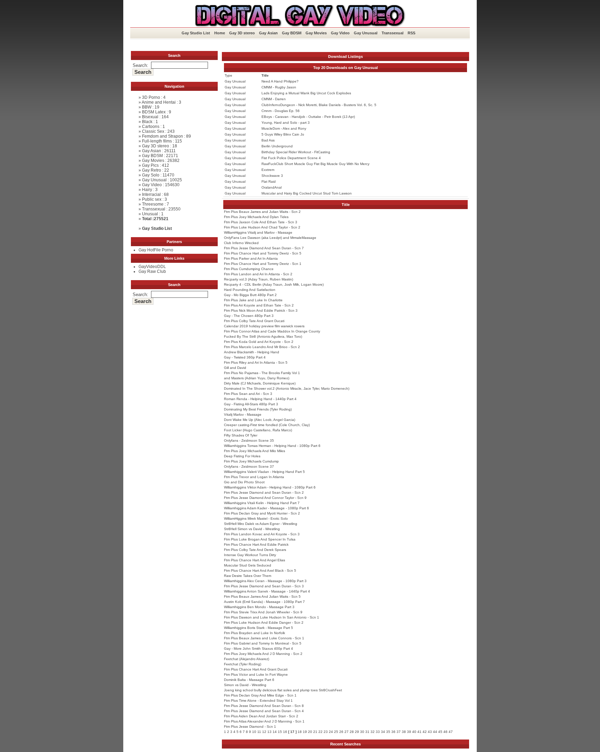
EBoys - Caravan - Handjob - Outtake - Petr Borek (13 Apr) (308, 117)
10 (254, 732)
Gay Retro (151, 170)
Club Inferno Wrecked (241, 243)
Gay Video (340, 33)
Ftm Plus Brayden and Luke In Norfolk (254, 633)
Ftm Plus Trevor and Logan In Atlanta (254, 477)
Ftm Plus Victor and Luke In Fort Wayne (256, 674)
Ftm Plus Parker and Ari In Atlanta (251, 258)
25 (336, 732)
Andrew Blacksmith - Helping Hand (251, 352)
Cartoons (150, 126)
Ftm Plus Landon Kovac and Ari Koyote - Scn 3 (262, 534)
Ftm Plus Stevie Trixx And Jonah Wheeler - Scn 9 (263, 612)
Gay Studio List (196, 33)
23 (326, 732)
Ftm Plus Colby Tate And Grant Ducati (254, 321)
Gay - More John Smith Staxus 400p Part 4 (258, 648)
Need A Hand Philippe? (280, 81)
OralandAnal (271, 187)
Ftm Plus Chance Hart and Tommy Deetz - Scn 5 (262, 253)
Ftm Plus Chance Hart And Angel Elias (254, 560)
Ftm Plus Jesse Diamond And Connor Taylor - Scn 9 (265, 498)
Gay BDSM (291, 33)
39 (409, 732)
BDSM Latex (154, 112)
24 (331, 732)
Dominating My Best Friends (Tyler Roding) (258, 409)
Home (219, 33)
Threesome (153, 204)
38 (404, 732)
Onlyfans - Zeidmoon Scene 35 (249, 440)
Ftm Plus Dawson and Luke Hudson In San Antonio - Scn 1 (271, 617)
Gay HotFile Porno (156, 250)
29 (357, 732)
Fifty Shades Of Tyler (240, 435)
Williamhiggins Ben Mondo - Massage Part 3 (259, 607)
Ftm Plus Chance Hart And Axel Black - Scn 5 (260, 570)
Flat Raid (268, 181)
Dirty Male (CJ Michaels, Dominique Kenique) (259, 383)
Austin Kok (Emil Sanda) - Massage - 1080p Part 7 (264, 602)
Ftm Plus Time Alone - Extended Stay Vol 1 (258, 700)
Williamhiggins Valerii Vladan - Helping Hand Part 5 (264, 472)
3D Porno (151, 97)
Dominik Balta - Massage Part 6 (249, 680)
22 (320, 732)
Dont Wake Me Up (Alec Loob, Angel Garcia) (259, 420)
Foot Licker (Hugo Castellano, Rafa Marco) (258, 430)
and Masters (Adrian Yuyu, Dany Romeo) (256, 378)
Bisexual (150, 116)
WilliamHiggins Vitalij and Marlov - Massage (258, 232)
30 (362, 732)
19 (305, 732)
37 (399, 732)
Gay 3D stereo (242, 33)
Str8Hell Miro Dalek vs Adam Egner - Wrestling (260, 524)
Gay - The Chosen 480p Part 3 (249, 316)
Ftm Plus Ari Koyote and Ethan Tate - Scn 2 (259, 305)
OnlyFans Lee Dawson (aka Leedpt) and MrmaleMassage (270, 238)
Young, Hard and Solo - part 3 (285, 122)
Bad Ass (268, 140)
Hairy (147, 189)
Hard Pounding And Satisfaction (249, 290)
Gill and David (235, 368)
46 (445, 732)
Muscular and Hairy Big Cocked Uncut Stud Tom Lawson (306, 193)
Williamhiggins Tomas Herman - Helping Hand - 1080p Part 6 (272, 446)
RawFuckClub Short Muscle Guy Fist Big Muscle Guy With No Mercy (315, 164)
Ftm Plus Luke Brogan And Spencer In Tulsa (259, 539)
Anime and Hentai (159, 102)
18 (300, 732)
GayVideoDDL (152, 266)
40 (414, 732)
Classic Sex (153, 131)
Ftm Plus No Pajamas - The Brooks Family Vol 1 (262, 373)
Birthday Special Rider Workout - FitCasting (295, 152)
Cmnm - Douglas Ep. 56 (280, 111)
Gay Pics (150, 165)
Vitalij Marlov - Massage (242, 414)
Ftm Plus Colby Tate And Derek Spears (255, 550)
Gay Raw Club (152, 271)
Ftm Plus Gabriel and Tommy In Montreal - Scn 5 (262, 643)
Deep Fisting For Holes (242, 456)
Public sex (151, 199)
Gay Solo (150, 175)
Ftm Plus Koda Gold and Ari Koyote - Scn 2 (258, 342)
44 (435, 732)
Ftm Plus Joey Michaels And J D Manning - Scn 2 (263, 654)
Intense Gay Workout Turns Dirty (250, 555)
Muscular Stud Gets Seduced (247, 565)
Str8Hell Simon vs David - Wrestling (252, 529)
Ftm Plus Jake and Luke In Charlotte (253, 300)
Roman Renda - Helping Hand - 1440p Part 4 (260, 399)
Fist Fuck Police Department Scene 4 (291, 158)
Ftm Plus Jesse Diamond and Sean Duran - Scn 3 (264, 586)
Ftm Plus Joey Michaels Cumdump (251, 461)
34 (383, 732)
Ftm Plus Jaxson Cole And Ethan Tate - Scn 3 (260, 222)
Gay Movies (316, 33)
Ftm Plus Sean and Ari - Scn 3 (248, 394)
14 (275, 732)
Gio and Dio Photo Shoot (244, 482)
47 (451, 732)
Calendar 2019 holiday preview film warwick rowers (264, 326)
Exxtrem (267, 170)
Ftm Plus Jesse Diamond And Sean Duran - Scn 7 (264, 248)
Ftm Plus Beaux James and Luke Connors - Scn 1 (264, 638)
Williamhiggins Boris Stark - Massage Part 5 (258, 628)
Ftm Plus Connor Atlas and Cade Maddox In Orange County (272, 331)
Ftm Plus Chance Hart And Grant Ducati (256, 669)
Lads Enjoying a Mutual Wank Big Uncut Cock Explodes (306, 93)
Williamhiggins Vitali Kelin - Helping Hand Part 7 (262, 503)
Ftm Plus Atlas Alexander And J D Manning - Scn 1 (264, 721)
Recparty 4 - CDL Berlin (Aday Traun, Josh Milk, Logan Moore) (274, 284)
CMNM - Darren (273, 99)
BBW (146, 107)
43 (430, 732)
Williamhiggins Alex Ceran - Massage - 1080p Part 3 (265, 581)
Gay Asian (268, 33)
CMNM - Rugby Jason (278, 87)
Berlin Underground (277, 146)
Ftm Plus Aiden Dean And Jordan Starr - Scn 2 (261, 716)
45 (440, 732)
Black (147, 121)
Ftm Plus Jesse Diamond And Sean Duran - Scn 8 (264, 706)
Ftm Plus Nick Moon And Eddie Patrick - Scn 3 (261, 310)
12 (264, 732)
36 (393, 732)
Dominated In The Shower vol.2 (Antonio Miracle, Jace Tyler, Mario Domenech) (286, 388)
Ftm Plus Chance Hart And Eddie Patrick (256, 544)
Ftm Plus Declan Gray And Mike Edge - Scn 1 (260, 695)
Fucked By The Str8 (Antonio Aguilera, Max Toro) (263, 336)
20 (310, 732)
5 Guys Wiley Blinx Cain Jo (282, 134)
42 (425, 732)
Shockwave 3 (272, 176)
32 (372, 732)
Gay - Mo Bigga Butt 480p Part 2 (250, 295)
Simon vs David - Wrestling (245, 685)
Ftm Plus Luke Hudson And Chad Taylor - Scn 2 (262, 227)
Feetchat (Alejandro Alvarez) (246, 659)
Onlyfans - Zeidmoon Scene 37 (249, 466)
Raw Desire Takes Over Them (247, 576)
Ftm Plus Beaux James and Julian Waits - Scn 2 (262, 212)
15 (280, 732)
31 (367, 732)
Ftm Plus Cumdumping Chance (249, 269)
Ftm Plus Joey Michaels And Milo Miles (254, 451)
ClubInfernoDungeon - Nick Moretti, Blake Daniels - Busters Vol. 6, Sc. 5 (318, 105)
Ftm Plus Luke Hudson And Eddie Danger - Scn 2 (263, 622)
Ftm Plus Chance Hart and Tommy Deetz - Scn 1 (262, 264)
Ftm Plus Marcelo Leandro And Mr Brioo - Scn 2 (262, 347)
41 (419, 732)
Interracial (151, 194)
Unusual (150, 213)
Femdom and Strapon (162, 136)
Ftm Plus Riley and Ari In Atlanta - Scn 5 (256, 362)
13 (269, 732)
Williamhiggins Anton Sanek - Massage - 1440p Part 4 (267, 591)
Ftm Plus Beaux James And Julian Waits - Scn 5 (262, 596)
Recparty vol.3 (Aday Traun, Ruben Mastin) (258, 279)
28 (352, 732)
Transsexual (392, 33)
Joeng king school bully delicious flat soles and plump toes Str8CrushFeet (283, 690)
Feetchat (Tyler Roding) (242, 664)
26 (341, 732)
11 (259, 732)
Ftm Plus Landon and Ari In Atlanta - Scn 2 (258, 274)
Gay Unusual (365, 33)
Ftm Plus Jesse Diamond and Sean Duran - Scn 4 (264, 711)
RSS (411, 33)
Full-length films (157, 141)
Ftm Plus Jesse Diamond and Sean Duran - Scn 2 (264, 492)
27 (346, 732)
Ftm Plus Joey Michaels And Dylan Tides (256, 217)
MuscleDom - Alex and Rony (283, 128)
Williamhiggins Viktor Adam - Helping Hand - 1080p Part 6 (270, 487)
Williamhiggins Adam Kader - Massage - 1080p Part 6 (266, 508)
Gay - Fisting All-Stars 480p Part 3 (251, 404)
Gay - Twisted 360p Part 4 (245, 357)
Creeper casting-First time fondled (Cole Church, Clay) (267, 425)
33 (378, 732)
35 (388, 732)
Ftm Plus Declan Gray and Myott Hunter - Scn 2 (262, 513)
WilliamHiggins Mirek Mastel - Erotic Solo (256, 518)
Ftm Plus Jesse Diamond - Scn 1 (250, 726)
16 (285, 732)
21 (315, 732)
